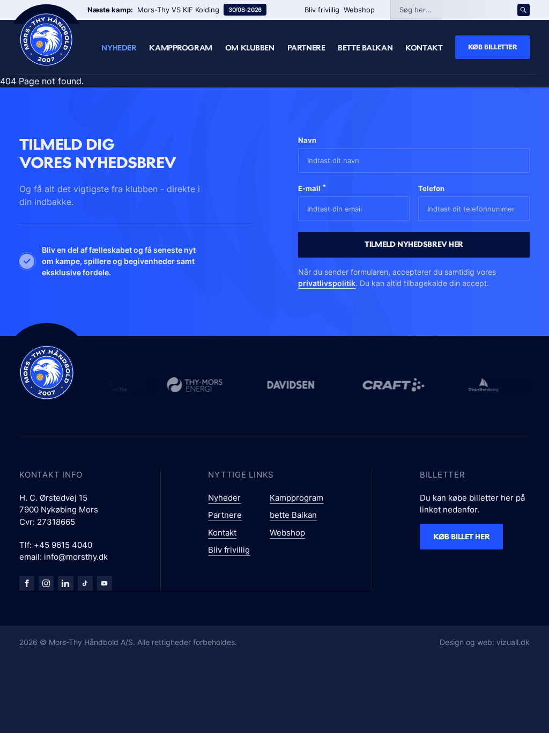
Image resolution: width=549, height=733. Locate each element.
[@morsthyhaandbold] (85, 583)
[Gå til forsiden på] (46, 39)
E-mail (312, 187)
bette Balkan (365, 48)
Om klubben (249, 48)
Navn (307, 140)
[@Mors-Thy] (104, 583)
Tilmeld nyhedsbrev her (414, 244)
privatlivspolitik (326, 283)
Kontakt (423, 48)
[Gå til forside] (46, 372)
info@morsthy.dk (76, 557)
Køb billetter (492, 46)
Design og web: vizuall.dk (485, 642)
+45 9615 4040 (63, 545)
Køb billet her (461, 536)
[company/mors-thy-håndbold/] (65, 583)
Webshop (359, 9)
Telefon (431, 188)
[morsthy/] (46, 583)
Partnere (306, 48)
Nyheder (118, 48)
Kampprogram (180, 48)
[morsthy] (26, 583)
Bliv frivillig (322, 9)
